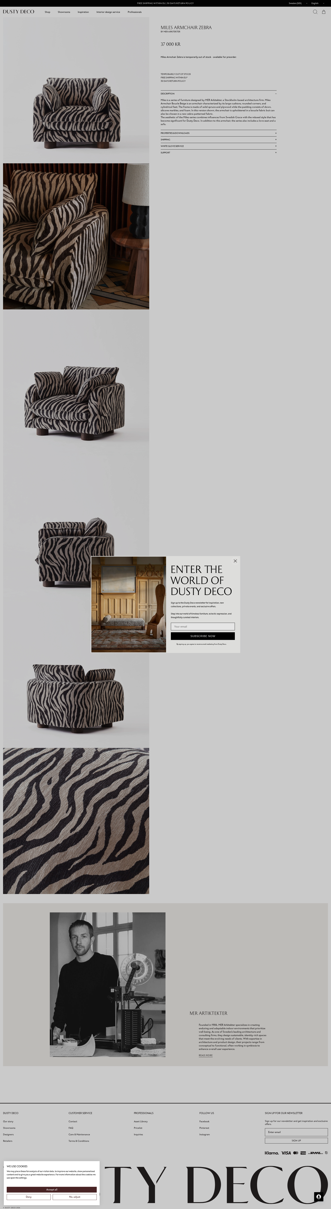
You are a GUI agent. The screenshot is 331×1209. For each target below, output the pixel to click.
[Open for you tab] (318, 1196)
